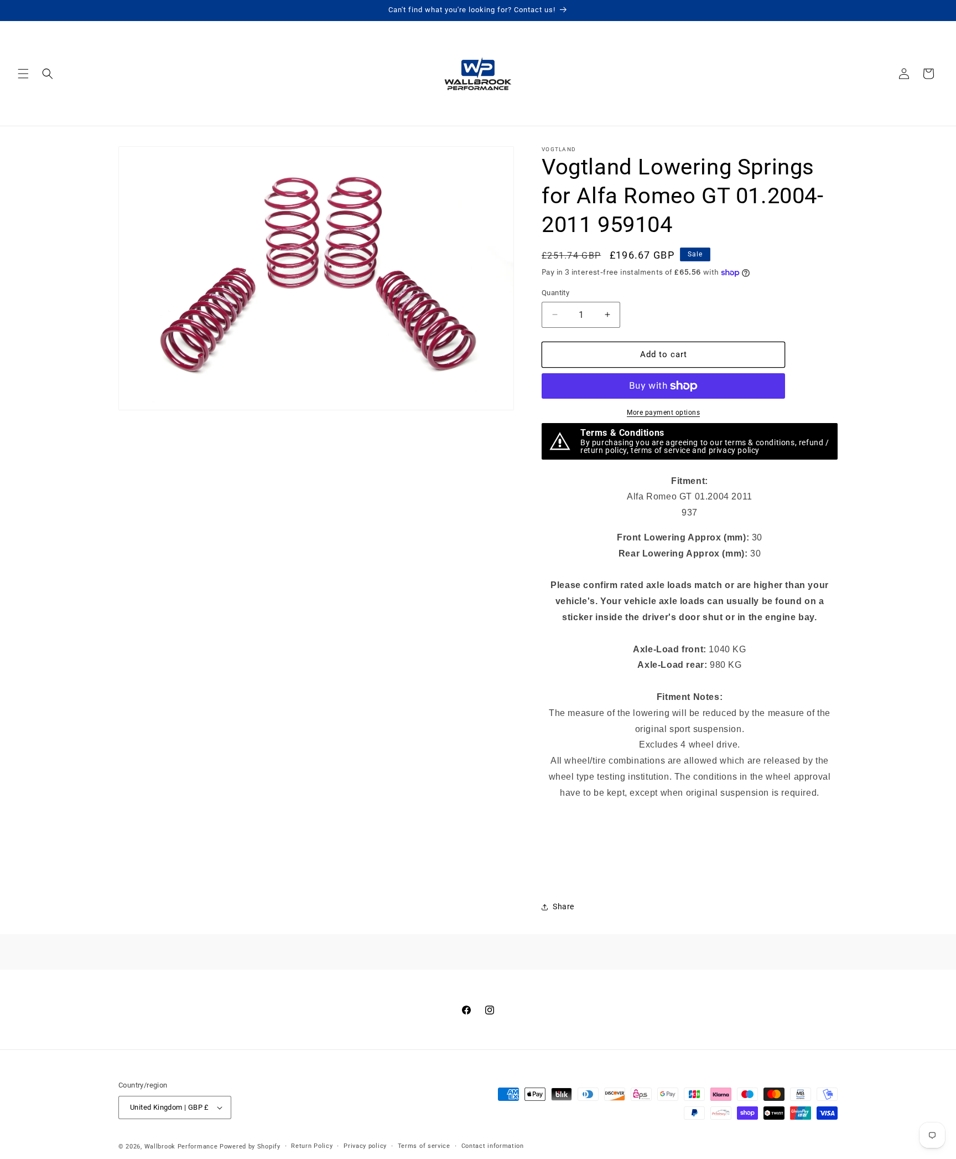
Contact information (492, 1146)
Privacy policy (365, 1146)
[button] (23, 73)
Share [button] (563, 906)
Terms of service (424, 1146)
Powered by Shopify (250, 1146)
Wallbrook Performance (181, 1146)
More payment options (663, 412)
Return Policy (311, 1146)
